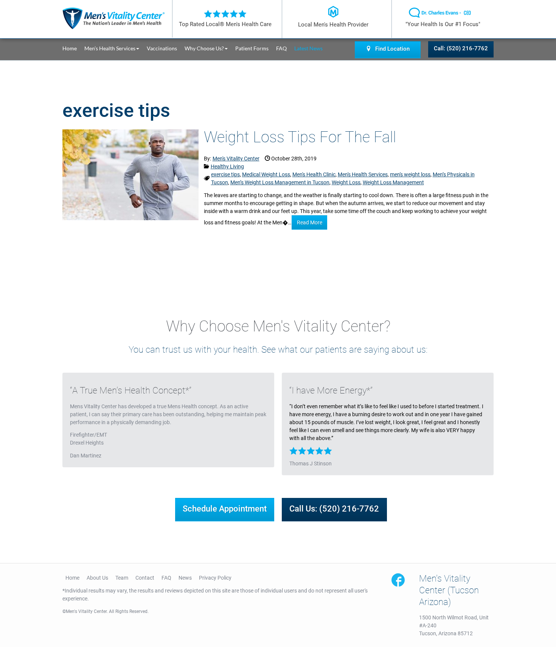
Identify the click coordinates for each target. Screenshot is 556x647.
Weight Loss (346, 182)
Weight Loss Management (393, 182)
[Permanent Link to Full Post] (130, 174)
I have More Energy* (331, 390)
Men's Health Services (363, 174)
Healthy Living (227, 166)
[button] (115, 48)
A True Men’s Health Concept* (130, 390)
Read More (309, 222)
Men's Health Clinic (313, 174)
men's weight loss (410, 174)
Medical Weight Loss (266, 174)
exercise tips (225, 174)
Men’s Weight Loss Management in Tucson (279, 182)
